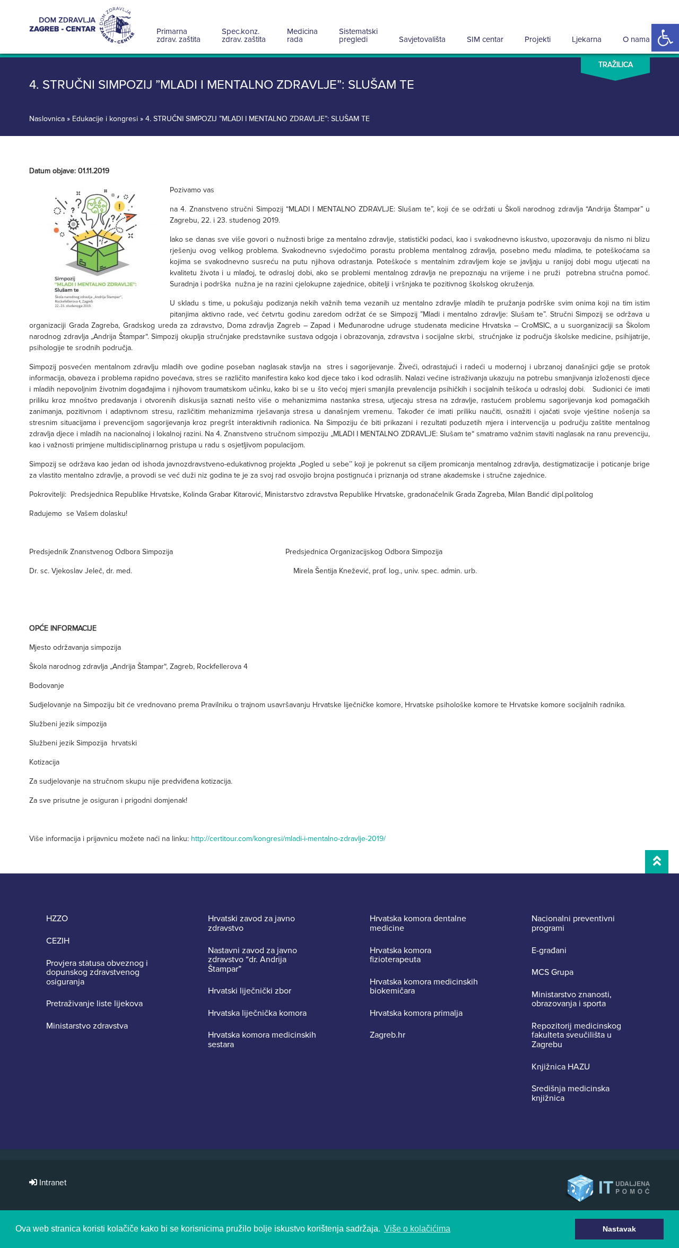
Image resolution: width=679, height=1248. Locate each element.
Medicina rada (302, 35)
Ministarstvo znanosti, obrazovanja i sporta (572, 999)
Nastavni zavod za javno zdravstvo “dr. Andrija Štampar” (252, 960)
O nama (636, 39)
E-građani (549, 951)
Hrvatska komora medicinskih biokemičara (424, 987)
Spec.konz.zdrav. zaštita (244, 35)
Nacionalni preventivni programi (573, 923)
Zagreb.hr (387, 1035)
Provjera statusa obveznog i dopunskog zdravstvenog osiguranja (97, 973)
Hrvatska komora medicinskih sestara (262, 1040)
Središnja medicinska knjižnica (571, 1093)
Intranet (52, 1183)
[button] (665, 38)
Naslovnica (47, 118)
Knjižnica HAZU (561, 1067)
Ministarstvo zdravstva (87, 1026)
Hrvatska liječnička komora (257, 1013)
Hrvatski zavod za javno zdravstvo (251, 923)
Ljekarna (587, 39)
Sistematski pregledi (358, 35)
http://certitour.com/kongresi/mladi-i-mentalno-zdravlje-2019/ (288, 838)
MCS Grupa (552, 973)
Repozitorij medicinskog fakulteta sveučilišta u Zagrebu (576, 1036)
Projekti (538, 39)
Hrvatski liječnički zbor (249, 991)
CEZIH (57, 941)
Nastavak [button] (619, 1229)
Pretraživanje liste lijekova (94, 1004)
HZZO (57, 919)
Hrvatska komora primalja (416, 1013)
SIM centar (485, 39)
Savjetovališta (422, 39)
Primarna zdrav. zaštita (178, 35)
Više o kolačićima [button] (417, 1228)
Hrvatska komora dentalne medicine (418, 923)
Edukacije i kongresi (105, 118)
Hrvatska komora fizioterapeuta (400, 955)
